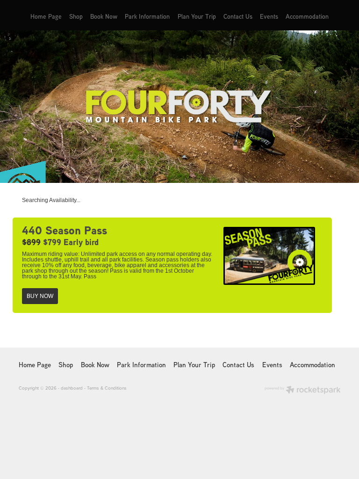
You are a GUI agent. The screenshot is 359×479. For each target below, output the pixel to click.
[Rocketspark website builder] (303, 390)
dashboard (72, 388)
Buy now (40, 296)
